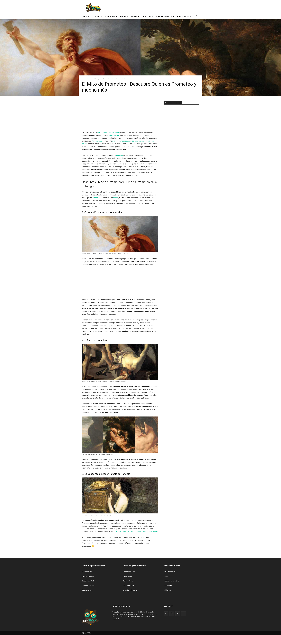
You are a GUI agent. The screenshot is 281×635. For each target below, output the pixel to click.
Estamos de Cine (129, 572)
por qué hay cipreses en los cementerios (128, 141)
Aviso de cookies (170, 572)
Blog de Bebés (128, 581)
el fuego (119, 155)
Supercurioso (97, 141)
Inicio (83, 79)
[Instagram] (171, 613)
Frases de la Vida (88, 576)
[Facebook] (166, 613)
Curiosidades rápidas (164, 16)
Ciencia (86, 16)
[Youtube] (183, 613)
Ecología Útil (127, 576)
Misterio (134, 16)
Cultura (97, 16)
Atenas (95, 198)
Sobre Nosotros (183, 16)
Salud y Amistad (88, 581)
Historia (123, 16)
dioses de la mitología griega (108, 132)
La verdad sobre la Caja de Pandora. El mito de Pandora (136, 532)
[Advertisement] (159, 8)
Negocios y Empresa (130, 590)
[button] (196, 17)
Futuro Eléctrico (128, 585)
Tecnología (146, 16)
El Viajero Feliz (87, 572)
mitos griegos (114, 135)
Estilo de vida (110, 16)
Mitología (97, 79)
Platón (115, 198)
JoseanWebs (168, 585)
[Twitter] (177, 613)
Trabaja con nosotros (171, 581)
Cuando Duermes (88, 585)
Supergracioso (87, 590)
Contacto (167, 576)
